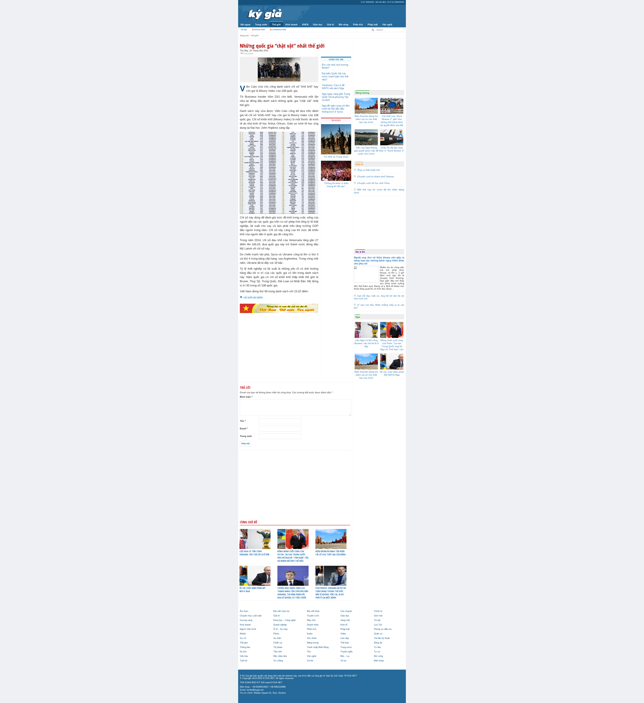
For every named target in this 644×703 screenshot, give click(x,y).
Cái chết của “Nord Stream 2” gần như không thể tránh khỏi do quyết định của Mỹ (391, 121)
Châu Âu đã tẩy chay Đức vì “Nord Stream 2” (391, 149)
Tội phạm (277, 647)
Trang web (246, 436)
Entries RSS (259, 30)
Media (243, 634)
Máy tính (311, 620)
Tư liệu (377, 647)
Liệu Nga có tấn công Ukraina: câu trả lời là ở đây (254, 553)
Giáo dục (317, 24)
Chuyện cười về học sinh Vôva (373, 183)
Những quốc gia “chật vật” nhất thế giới (282, 45)
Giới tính (378, 616)
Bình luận (246, 396)
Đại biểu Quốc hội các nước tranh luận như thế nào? (335, 76)
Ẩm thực (244, 611)
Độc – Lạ (344, 656)
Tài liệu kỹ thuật (382, 638)
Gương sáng (246, 620)
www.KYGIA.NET (273, 682)
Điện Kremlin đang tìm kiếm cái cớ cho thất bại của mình (330, 553)
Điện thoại (379, 661)
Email (244, 428)
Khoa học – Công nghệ (284, 620)
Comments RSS (279, 30)
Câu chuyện (346, 611)
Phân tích (358, 24)
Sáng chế (345, 620)
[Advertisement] (279, 352)
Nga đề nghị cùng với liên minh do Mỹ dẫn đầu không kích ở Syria (336, 108)
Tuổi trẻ (243, 661)
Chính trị (378, 611)
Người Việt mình (248, 629)
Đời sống (343, 24)
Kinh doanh (291, 24)
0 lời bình (248, 53)
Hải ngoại (245, 24)
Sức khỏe (311, 638)
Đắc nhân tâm (280, 656)
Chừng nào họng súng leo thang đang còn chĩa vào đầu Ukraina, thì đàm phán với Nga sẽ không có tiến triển (292, 592)
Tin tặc (377, 620)
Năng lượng (362, 92)
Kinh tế (343, 625)
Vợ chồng (278, 661)
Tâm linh (277, 651)
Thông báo (245, 647)
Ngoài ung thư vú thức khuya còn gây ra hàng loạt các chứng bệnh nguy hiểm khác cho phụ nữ (379, 260)
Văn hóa (244, 656)
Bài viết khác (313, 611)
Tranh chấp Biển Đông (318, 647)
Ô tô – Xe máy (280, 629)
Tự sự (377, 651)
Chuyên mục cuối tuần (251, 616)
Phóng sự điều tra (382, 629)
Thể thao (344, 643)
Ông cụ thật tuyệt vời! (368, 170)
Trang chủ (244, 36)
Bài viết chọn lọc (281, 611)
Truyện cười (313, 616)
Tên (243, 421)
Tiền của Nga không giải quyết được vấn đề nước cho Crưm (366, 150)
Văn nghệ (387, 24)
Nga (358, 317)
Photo (276, 634)
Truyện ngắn (346, 651)
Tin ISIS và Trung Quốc (336, 156)
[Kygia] (264, 13)
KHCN (305, 24)
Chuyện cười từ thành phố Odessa (375, 176)
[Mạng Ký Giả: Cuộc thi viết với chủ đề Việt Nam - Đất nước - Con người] (279, 308)
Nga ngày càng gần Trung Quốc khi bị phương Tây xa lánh (336, 96)
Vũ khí (310, 661)
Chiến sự (277, 643)
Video (343, 634)
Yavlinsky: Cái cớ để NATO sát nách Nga (333, 87)
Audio (309, 634)
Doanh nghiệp (280, 625)
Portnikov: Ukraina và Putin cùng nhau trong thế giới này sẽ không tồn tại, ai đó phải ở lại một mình (330, 592)
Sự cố (243, 638)
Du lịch (243, 651)
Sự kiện (277, 638)
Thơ (309, 651)
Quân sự (378, 634)
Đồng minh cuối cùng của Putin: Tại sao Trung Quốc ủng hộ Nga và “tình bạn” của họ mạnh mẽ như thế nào (292, 556)
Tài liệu (244, 30)
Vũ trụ (343, 661)
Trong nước (261, 24)
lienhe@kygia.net (255, 690)
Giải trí (330, 24)
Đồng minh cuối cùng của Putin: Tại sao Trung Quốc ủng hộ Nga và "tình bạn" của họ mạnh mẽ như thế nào (391, 348)
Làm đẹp (344, 638)
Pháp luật (373, 24)
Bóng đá (378, 643)
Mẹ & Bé (360, 251)
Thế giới (276, 24)
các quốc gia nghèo (253, 297)
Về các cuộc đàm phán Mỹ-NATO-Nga (252, 589)
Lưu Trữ (378, 625)
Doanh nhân (312, 625)
